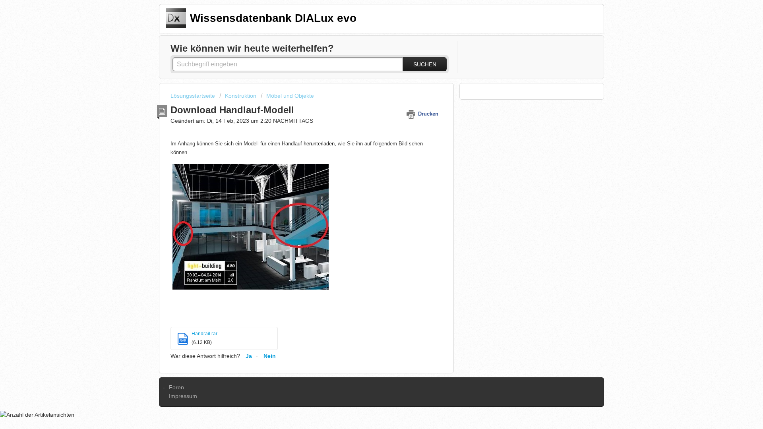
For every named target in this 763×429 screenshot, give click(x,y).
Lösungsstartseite (193, 96)
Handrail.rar (204, 333)
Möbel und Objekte (290, 96)
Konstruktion (240, 96)
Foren (176, 387)
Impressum (183, 396)
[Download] (366, 110)
